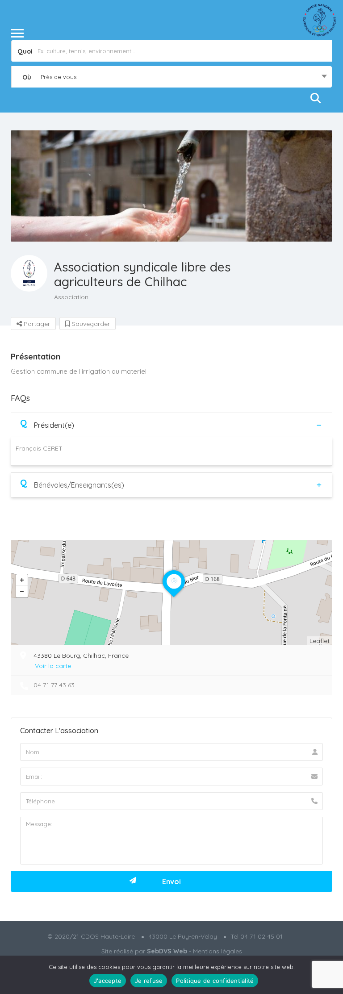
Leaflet (320, 641)
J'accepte (107, 980)
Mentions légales (217, 951)
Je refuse (149, 980)
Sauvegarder (90, 324)
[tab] (171, 425)
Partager (36, 324)
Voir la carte (53, 666)
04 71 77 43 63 (54, 685)
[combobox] (171, 77)
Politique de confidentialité (215, 980)
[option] (171, 186)
